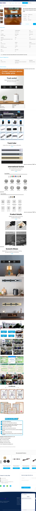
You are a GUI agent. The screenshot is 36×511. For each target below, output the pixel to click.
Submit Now (25, 487)
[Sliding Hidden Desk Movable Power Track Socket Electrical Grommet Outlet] (26, 459)
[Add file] (22, 510)
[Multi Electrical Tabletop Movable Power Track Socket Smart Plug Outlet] (6, 459)
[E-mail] (11, 486)
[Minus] (34, 494)
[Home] (3, 3)
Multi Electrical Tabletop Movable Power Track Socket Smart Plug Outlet (6, 466)
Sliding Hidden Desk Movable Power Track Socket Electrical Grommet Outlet (25, 466)
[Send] (34, 510)
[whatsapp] (1, 486)
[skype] (5, 486)
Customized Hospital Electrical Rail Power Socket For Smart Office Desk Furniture (16, 466)
